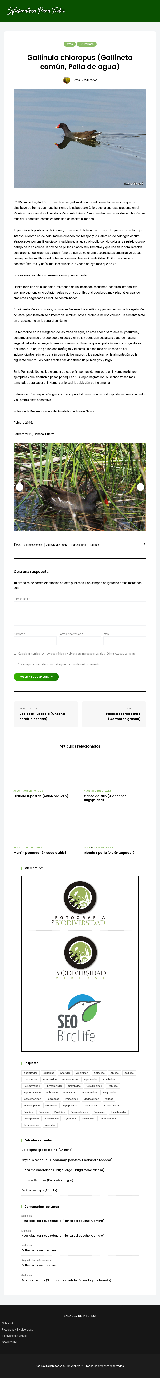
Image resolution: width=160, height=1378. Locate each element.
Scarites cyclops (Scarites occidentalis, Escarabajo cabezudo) (66, 1280)
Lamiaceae (53, 1099)
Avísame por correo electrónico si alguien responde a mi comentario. (58, 665)
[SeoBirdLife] (80, 1018)
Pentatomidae (112, 1105)
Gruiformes (87, 44)
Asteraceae (30, 1079)
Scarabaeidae (118, 1112)
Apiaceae (99, 1073)
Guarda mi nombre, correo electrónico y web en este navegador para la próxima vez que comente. (77, 654)
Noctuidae (51, 1105)
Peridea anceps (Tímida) (39, 1190)
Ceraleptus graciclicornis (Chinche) (47, 1150)
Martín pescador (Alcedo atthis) (40, 853)
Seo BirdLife (9, 1342)
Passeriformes (32, 790)
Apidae (114, 1073)
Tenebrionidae (108, 1118)
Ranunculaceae (79, 1112)
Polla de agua (78, 545)
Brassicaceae (70, 1079)
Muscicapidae (32, 1105)
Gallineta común (33, 545)
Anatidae (65, 1073)
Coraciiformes (32, 847)
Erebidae (113, 1086)
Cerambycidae (32, 1086)
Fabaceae (52, 1092)
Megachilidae (91, 1099)
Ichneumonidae (32, 1099)
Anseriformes (93, 790)
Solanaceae (52, 1118)
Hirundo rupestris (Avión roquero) (41, 796)
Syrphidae (70, 1118)
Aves (70, 44)
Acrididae (48, 1073)
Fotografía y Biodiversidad (17, 1330)
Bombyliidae (50, 1079)
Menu (150, 11)
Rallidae (94, 545)
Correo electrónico (71, 634)
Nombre (19, 634)
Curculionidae (94, 1086)
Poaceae (44, 1112)
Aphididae (82, 1073)
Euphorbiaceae (32, 1092)
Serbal (76, 80)
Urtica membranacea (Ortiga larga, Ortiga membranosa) (62, 1170)
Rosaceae (99, 1112)
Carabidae (109, 1079)
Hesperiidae (109, 1092)
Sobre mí (7, 1323)
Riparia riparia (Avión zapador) (109, 853)
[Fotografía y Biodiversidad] (80, 903)
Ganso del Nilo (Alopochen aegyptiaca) (105, 798)
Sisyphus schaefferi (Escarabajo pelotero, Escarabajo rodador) (67, 1160)
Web (106, 634)
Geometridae (89, 1092)
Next (140, 487)
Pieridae (28, 1112)
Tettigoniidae (31, 1125)
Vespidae (50, 1125)
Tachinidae (88, 1118)
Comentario (22, 599)
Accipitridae (30, 1073)
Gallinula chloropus (56, 545)
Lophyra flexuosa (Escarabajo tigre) (47, 1180)
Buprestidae (90, 1079)
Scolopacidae (31, 1118)
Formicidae (69, 1092)
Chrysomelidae (54, 1086)
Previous (19, 487)
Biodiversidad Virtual (14, 1336)
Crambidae (74, 1086)
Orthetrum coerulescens (39, 1250)
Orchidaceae (91, 1105)
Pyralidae (59, 1112)
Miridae (109, 1099)
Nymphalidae (70, 1105)
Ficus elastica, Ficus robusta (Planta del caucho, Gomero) (62, 1221)
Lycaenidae (71, 1099)
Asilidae (129, 1073)
